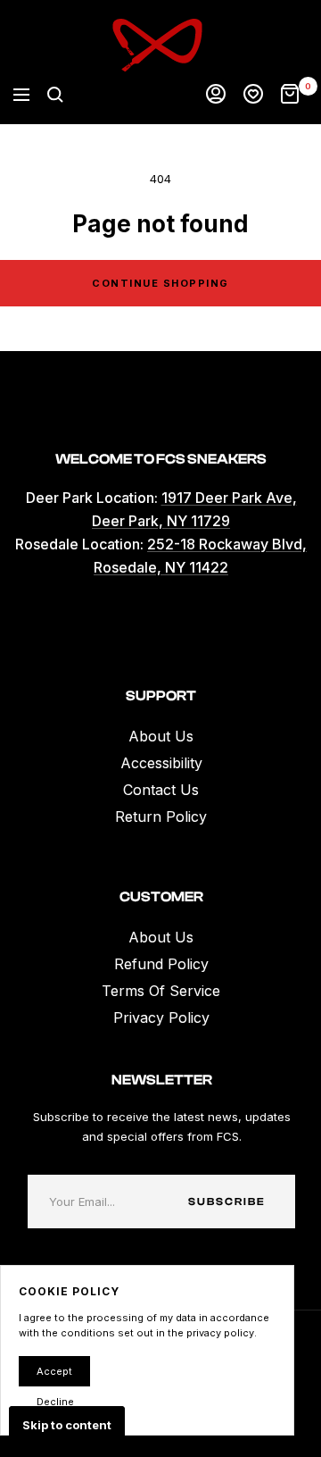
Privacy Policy (161, 1017)
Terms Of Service (161, 991)
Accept (54, 1371)
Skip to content (66, 1425)
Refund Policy (161, 964)
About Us (160, 736)
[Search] (55, 95)
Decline (55, 1401)
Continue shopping (160, 283)
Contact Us (161, 790)
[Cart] (290, 94)
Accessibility (161, 763)
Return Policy (161, 816)
